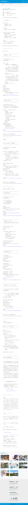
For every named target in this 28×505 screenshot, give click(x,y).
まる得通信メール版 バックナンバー (12, 3)
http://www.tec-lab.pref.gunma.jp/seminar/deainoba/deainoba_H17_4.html (12, 131)
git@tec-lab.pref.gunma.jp (10, 128)
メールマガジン (6, 3)
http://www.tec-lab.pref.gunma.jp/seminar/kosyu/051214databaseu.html (12, 310)
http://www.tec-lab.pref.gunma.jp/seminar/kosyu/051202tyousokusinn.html (12, 215)
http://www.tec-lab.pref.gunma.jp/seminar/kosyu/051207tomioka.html (12, 246)
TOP (1, 3)
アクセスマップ (11, 490)
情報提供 (3, 3)
